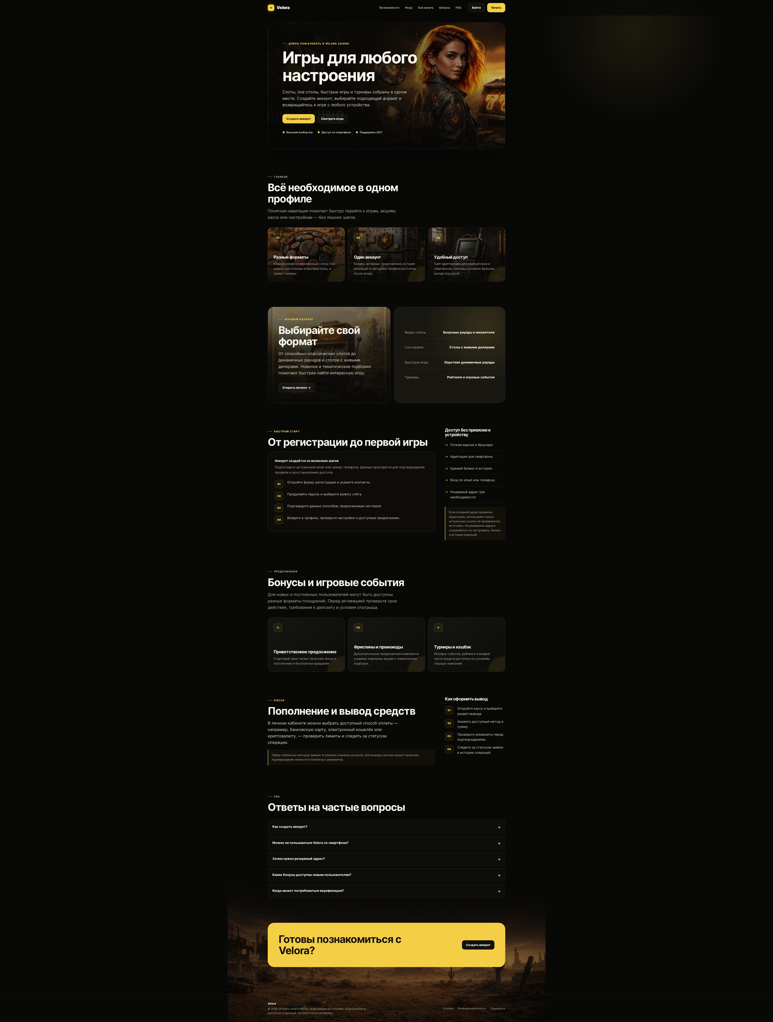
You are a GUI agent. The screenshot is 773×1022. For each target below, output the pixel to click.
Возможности (389, 7)
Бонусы (444, 7)
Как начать (426, 7)
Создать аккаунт (298, 118)
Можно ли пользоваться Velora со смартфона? (310, 843)
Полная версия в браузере (471, 445)
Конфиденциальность (472, 1008)
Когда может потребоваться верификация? (308, 891)
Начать (496, 7)
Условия (448, 1008)
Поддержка (497, 1008)
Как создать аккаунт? (289, 827)
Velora (283, 7)
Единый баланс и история (471, 468)
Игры (408, 7)
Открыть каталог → (296, 387)
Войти (476, 7)
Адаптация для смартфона (471, 456)
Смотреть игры (332, 118)
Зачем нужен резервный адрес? (298, 859)
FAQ (458, 7)
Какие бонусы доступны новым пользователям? (311, 875)
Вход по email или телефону (472, 480)
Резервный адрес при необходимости (467, 494)
